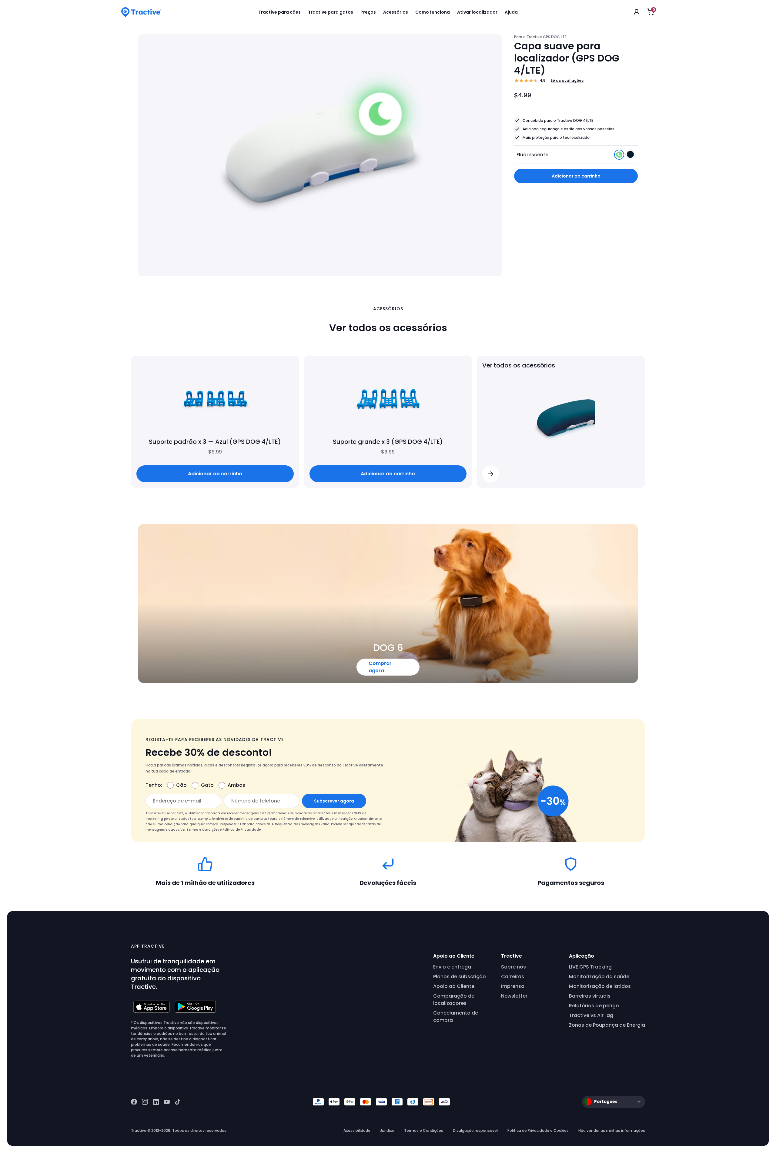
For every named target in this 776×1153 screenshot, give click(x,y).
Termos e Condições (202, 829)
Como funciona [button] (432, 12)
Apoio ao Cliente (453, 986)
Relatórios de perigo (594, 1005)
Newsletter (514, 995)
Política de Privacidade (241, 829)
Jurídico (387, 1130)
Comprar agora (380, 667)
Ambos (236, 785)
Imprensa (512, 986)
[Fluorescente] (619, 156)
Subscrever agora (334, 801)
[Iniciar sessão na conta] (636, 12)
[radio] (619, 155)
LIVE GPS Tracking (590, 966)
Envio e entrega (452, 966)
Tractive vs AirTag (591, 1015)
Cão (181, 785)
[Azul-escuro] (630, 156)
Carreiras (512, 976)
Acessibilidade (356, 1130)
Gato (207, 785)
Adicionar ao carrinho (576, 176)
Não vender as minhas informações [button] (611, 1130)
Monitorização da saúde (599, 976)
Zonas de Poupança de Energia (607, 1025)
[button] (490, 473)
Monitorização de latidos (600, 986)
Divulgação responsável (475, 1130)
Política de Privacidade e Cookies (538, 1130)
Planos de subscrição (459, 976)
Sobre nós (513, 966)
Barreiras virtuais (589, 995)
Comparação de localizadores (453, 999)
